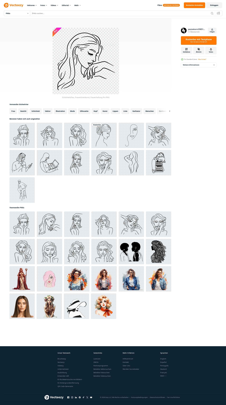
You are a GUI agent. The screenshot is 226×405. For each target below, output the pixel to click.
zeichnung (163, 111)
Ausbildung (62, 372)
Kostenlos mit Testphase (199, 40)
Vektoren (31, 5)
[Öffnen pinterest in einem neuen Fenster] (80, 397)
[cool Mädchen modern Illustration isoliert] (76, 279)
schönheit (36, 111)
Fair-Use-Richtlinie (173, 397)
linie (125, 111)
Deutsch (163, 369)
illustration (60, 111)
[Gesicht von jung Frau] (49, 279)
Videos (53, 5)
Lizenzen (96, 359)
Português (164, 365)
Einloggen (214, 5)
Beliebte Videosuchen (102, 376)
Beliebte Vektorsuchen (102, 369)
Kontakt (126, 362)
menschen (149, 111)
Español (163, 362)
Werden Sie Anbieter (131, 369)
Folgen (212, 32)
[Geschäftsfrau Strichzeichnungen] (49, 162)
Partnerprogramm (100, 365)
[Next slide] (167, 111)
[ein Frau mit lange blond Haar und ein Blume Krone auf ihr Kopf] (49, 306)
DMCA (95, 362)
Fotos (42, 5)
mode (72, 111)
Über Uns (126, 365)
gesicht (23, 111)
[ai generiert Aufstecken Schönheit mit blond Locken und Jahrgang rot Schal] (103, 306)
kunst (105, 111)
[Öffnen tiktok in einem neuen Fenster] (83, 397)
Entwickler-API (63, 376)
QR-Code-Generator (65, 386)
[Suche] (212, 13)
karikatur (136, 111)
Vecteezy (61, 362)
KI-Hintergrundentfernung (68, 383)
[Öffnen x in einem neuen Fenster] (87, 397)
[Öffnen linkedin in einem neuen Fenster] (76, 397)
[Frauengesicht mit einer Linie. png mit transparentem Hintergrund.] (131, 135)
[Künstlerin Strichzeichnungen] (158, 162)
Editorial (65, 5)
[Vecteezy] (13, 5)
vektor (48, 111)
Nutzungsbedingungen (139, 397)
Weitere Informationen (191, 65)
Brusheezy (62, 359)
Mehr (76, 5)
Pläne (159, 5)
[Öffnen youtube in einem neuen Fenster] (91, 397)
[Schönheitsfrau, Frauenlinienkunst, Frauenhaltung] (22, 135)
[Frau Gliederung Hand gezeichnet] (131, 162)
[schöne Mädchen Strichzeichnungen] (104, 135)
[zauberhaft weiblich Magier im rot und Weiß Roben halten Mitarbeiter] (22, 279)
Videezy (61, 365)
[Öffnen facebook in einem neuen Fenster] (68, 397)
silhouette (84, 111)
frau (13, 111)
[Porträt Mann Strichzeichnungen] (22, 190)
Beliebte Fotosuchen (101, 372)
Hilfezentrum (128, 359)
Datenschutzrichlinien (157, 397)
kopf (95, 111)
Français (163, 372)
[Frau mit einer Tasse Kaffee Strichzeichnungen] (22, 162)
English (163, 359)
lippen (115, 111)
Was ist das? (202, 59)
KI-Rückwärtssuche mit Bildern (70, 379)
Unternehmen (63, 369)
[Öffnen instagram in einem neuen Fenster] (72, 397)
